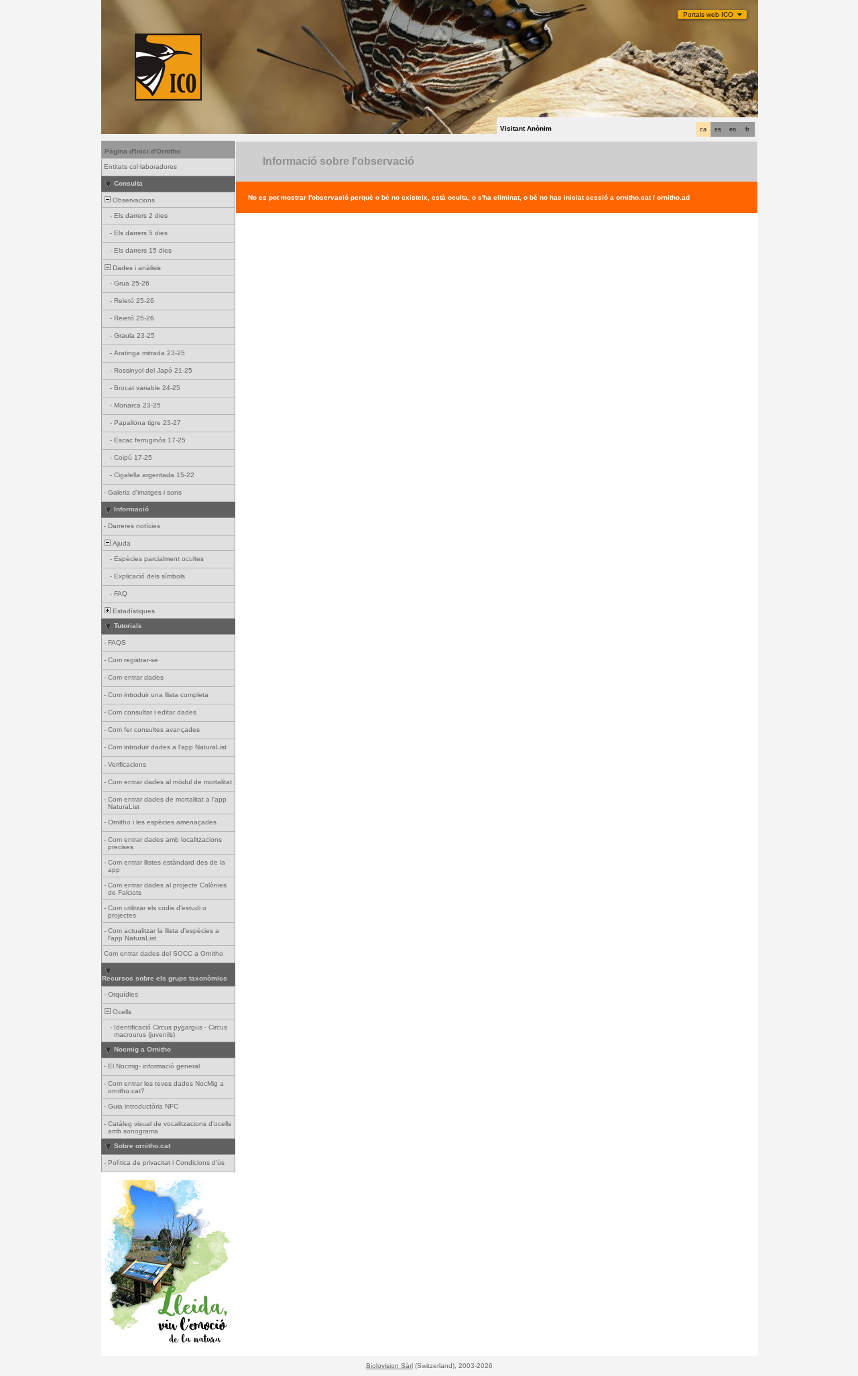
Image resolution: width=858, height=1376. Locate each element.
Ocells (121, 1011)
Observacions (133, 200)
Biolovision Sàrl (389, 1365)
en (732, 129)
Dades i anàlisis (136, 267)
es (718, 129)
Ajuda (121, 543)
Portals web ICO (708, 14)
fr (747, 129)
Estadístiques (133, 611)
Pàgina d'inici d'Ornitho (142, 151)
